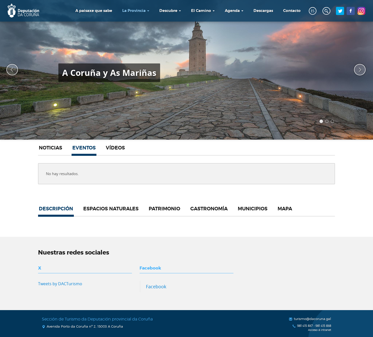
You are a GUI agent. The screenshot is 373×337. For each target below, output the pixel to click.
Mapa (285, 209)
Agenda (233, 10)
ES (312, 11)
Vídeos (115, 148)
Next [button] (356, 69)
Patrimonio (164, 209)
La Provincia (134, 10)
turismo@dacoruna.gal (312, 319)
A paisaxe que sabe (93, 10)
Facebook (156, 286)
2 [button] (327, 122)
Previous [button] (8, 69)
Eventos (84, 148)
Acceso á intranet (319, 330)
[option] (186, 70)
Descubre (168, 10)
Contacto (292, 10)
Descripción (56, 209)
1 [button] (322, 122)
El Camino (201, 10)
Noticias (50, 148)
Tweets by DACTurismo (60, 284)
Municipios (252, 209)
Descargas (263, 10)
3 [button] (333, 122)
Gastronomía (209, 209)
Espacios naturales (111, 209)
